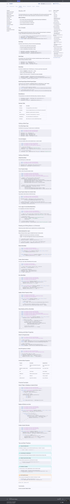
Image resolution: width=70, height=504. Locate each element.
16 (19, 401)
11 (19, 182)
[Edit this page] (50, 11)
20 (19, 328)
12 (19, 183)
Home (8, 6)
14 (19, 185)
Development (29, 6)
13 (19, 184)
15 (19, 400)
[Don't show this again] (62, 1)
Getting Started (12, 6)
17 (19, 187)
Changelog (37, 6)
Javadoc (33, 6)
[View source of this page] (49, 11)
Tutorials (20, 6)
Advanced (24, 6)
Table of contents (56, 10)
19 (19, 327)
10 (19, 151)
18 (19, 188)
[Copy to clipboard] (50, 35)
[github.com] (61, 502)
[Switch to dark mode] (39, 4)
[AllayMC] (7, 4)
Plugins (16, 6)
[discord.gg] (62, 502)
